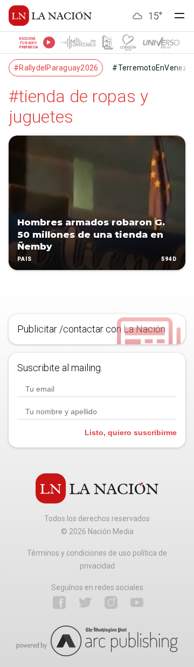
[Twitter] (85, 602)
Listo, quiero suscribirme (131, 432)
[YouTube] (137, 602)
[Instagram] (111, 602)
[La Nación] (50, 15)
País (24, 259)
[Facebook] (59, 602)
